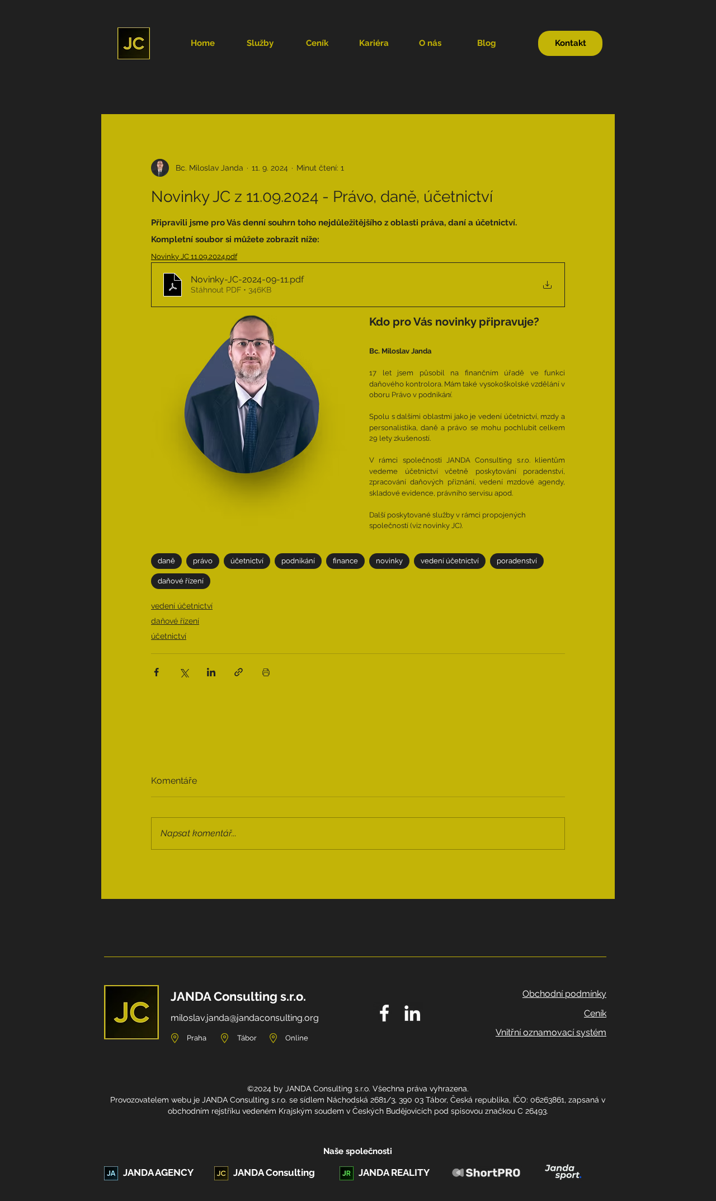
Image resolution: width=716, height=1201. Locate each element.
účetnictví (246, 561)
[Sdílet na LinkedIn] (211, 672)
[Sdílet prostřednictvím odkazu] (238, 672)
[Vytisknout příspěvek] (266, 672)
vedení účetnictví (450, 561)
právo (203, 561)
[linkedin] (412, 1013)
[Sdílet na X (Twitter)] (183, 672)
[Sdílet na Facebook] (156, 672)
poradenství (517, 561)
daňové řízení (181, 581)
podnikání (298, 561)
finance (345, 561)
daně (166, 561)
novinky (389, 561)
